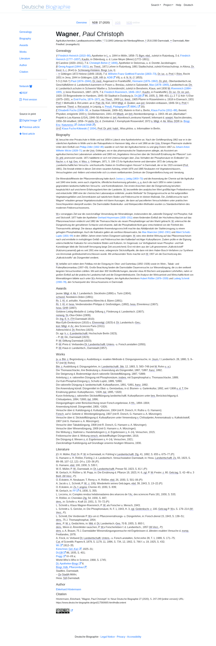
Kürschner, (67, 549)
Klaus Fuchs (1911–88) (164, 110)
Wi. (58, 545)
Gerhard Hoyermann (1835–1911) (115, 217)
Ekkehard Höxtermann (68, 589)
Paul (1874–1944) (81, 81)
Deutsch (188, 5)
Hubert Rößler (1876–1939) (154, 278)
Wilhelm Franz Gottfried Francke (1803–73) (132, 74)
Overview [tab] (81, 22)
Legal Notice (108, 636)
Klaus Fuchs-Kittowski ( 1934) (79, 128)
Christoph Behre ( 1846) (103, 63)
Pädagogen (115, 106)
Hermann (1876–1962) (145, 81)
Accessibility (134, 636)
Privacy (121, 636)
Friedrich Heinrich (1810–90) (74, 55)
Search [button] (155, 5)
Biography (25, 38)
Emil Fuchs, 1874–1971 (87, 99)
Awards (23, 45)
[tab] (100, 22)
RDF (25, 93)
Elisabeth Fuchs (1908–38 (73, 110)
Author (23, 65)
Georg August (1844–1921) (73, 66)
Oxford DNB (84, 125)
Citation (23, 71)
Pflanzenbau (69, 567)
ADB (109, 77)
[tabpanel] (108, 322)
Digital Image (30, 120)
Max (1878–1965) (159, 84)
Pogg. (59, 556)
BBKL (133, 106)
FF (74, 490)
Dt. (137, 95)
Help (178, 5)
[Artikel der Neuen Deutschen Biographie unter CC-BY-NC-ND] (64, 610)
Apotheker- (67, 563)
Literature (24, 58)
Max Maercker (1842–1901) (156, 232)
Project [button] (167, 5)
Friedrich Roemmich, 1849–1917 (122, 92)
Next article (28, 133)
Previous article (31, 127)
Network (24, 86)
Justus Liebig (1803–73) (129, 178)
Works (23, 52)
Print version (29, 99)
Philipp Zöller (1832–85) (92, 147)
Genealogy (25, 32)
